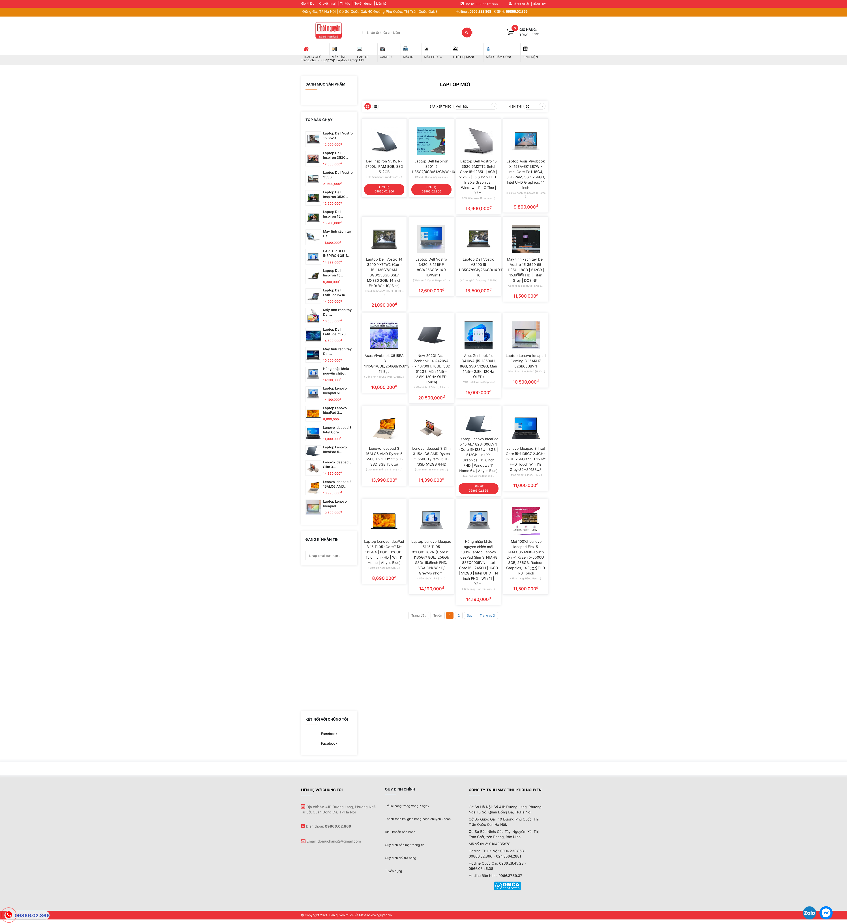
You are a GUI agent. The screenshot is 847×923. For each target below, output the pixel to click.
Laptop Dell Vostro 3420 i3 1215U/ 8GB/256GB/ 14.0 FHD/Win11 (431, 267)
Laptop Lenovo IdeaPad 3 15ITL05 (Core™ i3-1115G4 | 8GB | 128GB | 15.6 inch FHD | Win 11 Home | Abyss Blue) (384, 552)
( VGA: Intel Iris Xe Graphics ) (478, 382)
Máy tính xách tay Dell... (337, 233)
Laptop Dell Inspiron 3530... (335, 155)
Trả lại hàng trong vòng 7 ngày (407, 806)
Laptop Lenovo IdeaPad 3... (335, 410)
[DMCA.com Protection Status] (507, 885)
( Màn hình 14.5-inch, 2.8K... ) (431, 387)
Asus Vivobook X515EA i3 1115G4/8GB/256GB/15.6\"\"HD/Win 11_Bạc (384, 363)
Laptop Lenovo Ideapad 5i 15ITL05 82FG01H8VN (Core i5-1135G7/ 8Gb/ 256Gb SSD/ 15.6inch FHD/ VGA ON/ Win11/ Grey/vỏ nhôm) (431, 557)
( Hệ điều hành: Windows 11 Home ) (525, 194)
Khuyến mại (327, 3)
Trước (437, 615)
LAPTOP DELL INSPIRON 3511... (336, 253)
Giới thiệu (307, 3)
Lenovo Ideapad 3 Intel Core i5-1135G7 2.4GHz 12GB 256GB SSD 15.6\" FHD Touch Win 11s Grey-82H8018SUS (525, 459)
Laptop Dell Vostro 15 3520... (338, 135)
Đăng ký (539, 4)
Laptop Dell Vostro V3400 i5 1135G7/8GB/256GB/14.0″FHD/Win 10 (479, 267)
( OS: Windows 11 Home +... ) (478, 198)
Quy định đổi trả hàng (400, 858)
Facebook (329, 733)
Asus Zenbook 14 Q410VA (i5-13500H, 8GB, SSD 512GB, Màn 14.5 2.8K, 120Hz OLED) (478, 366)
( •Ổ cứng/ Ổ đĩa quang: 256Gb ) (478, 280)
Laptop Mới (455, 84)
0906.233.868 (480, 11)
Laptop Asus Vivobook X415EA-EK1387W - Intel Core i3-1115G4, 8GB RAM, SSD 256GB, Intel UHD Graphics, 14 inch (525, 174)
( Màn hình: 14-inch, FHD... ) (526, 474)
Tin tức (345, 3)
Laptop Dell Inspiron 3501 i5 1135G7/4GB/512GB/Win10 (431, 166)
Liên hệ (381, 3)
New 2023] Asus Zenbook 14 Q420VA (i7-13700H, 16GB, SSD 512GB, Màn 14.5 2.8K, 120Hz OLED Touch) (431, 368)
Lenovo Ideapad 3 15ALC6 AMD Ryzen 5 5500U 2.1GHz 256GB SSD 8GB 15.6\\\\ (384, 456)
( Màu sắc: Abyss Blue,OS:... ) (478, 475)
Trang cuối (487, 615)
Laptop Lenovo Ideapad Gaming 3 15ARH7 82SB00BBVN (526, 360)
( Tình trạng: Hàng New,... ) (525, 578)
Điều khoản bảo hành (400, 832)
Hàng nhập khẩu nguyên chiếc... (336, 371)
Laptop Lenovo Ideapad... (335, 503)
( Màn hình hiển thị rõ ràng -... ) (384, 469)
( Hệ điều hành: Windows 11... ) (384, 177)
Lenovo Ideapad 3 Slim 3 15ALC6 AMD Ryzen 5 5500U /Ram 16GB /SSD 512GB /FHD (431, 456)
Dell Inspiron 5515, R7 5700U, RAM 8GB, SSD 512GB (384, 166)
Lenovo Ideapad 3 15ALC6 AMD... (337, 484)
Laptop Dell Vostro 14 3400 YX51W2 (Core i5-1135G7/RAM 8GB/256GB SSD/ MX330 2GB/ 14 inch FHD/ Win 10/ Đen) (384, 272)
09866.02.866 (517, 11)
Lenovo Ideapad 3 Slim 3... (337, 464)
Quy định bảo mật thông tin (404, 845)
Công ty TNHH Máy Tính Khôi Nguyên (505, 790)
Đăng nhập (521, 4)
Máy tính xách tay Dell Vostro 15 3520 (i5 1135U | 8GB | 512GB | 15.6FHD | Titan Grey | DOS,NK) (525, 270)
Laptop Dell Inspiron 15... (333, 214)
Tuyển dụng (363, 3)
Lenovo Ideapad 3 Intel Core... (337, 429)
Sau (469, 615)
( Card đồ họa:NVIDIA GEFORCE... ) (384, 292)
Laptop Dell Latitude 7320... (335, 331)
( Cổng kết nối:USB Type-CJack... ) (384, 376)
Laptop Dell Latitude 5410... (335, 292)
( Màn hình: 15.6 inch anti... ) (431, 469)
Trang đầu (418, 615)
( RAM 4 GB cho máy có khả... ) (431, 177)
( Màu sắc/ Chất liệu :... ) (431, 578)
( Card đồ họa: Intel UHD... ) (384, 567)
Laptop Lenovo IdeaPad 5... (335, 449)
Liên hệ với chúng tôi (322, 790)
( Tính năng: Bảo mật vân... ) (478, 589)
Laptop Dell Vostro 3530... (338, 174)
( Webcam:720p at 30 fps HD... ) (431, 280)
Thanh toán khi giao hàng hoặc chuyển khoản (418, 819)
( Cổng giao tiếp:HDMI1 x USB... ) (526, 285)
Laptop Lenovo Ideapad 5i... (335, 390)
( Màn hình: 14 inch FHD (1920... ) (525, 371)
